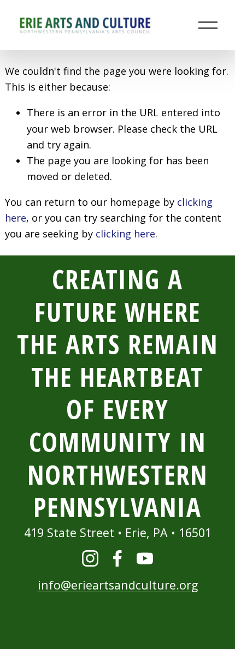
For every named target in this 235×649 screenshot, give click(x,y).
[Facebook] (117, 558)
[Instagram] (90, 558)
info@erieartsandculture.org (118, 585)
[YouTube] (145, 558)
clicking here (125, 233)
